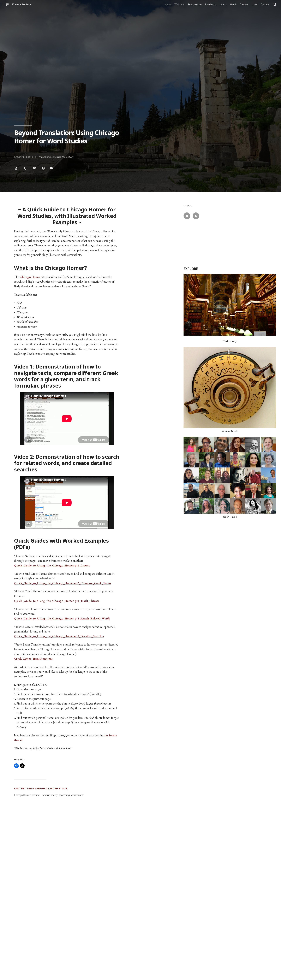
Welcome (179, 4)
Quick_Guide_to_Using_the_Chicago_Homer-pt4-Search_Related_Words (62, 618)
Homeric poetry (49, 795)
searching (64, 795)
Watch (233, 4)
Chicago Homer (30, 277)
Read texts (211, 4)
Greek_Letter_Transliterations (33, 659)
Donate (265, 4)
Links (254, 4)
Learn (223, 4)
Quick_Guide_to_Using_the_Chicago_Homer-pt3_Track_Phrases (56, 601)
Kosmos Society (21, 4)
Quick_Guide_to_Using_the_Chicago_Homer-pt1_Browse (52, 565)
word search (77, 795)
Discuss (244, 4)
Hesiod (36, 795)
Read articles (195, 4)
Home (168, 4)
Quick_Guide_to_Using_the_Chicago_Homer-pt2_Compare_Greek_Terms (62, 583)
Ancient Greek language (50, 156)
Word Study (67, 156)
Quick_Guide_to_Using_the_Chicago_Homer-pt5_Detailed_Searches (59, 636)
